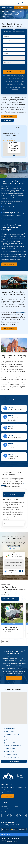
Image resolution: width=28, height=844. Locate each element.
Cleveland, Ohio (10, 731)
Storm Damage (5, 811)
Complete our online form (17, 670)
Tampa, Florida (10, 748)
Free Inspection (21, 7)
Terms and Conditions (19, 87)
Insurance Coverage (9, 494)
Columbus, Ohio (10, 728)
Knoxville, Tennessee (11, 754)
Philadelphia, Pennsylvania (13, 745)
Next (23, 571)
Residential (4, 806)
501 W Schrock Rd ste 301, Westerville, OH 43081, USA (14, 148)
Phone (6, 49)
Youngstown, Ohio (10, 742)
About (16, 809)
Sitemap (3, 840)
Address (6, 53)
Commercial (4, 809)
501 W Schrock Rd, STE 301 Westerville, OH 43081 (14, 788)
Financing (6, 523)
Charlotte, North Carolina (12, 737)
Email (5, 45)
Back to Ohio (5, 16)
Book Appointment (7, 7)
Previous (20, 571)
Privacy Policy (15, 89)
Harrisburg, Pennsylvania (12, 757)
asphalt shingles (20, 312)
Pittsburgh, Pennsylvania (12, 734)
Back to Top (4, 834)
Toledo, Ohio (9, 751)
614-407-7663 (9, 131)
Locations (17, 806)
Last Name (7, 41)
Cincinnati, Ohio (10, 740)
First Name (7, 36)
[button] (14, 155)
